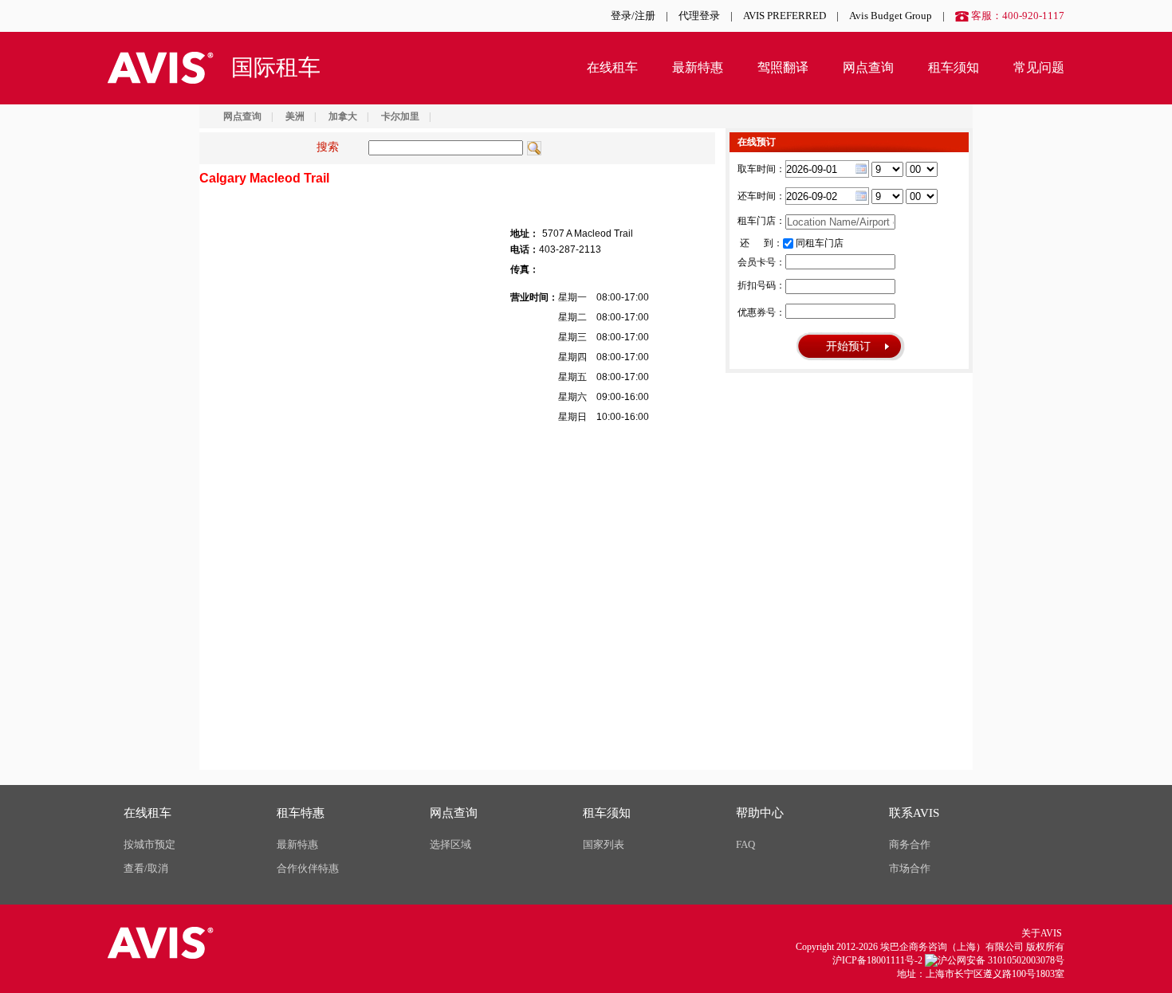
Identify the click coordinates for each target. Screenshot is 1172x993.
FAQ (745, 844)
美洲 (295, 116)
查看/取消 (146, 868)
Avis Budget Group (890, 16)
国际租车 (276, 67)
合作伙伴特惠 (308, 868)
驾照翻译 (782, 67)
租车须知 (953, 67)
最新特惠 (697, 67)
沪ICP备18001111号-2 (877, 960)
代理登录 (699, 16)
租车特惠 (300, 813)
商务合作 (909, 844)
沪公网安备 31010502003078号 (1001, 960)
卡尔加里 (400, 116)
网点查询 (868, 67)
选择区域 (450, 844)
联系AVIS (914, 813)
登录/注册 (633, 16)
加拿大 (342, 116)
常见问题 (1038, 67)
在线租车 (612, 67)
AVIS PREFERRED (784, 16)
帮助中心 (760, 813)
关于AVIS (1041, 933)
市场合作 (909, 868)
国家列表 (603, 844)
